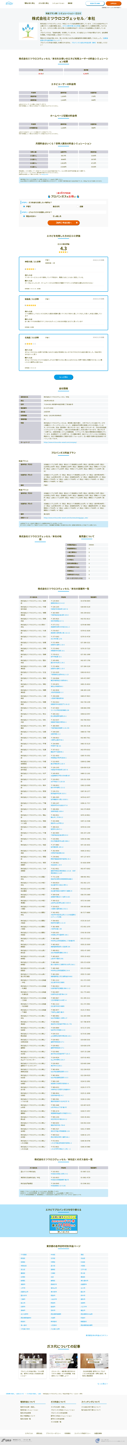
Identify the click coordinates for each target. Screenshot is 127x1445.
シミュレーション (58, 3)
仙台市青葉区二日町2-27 (59, 1018)
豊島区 (83, 1277)
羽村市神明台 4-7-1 (57, 621)
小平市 (23, 1288)
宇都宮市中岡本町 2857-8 (59, 609)
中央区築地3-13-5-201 (58, 1186)
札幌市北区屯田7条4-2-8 (59, 994)
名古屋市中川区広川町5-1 (59, 885)
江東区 (53, 1273)
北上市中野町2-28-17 (58, 1060)
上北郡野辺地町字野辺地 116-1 (61, 1036)
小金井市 (54, 1299)
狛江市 (23, 1303)
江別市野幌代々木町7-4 (58, 1000)
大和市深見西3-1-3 (57, 692)
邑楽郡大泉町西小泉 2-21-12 (60, 633)
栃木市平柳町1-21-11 (58, 787)
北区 (52, 1277)
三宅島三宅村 (25, 1329)
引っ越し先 (57, 216)
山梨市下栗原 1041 (57, 958)
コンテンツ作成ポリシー (82, 1433)
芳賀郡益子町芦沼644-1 (59, 758)
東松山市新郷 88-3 (57, 686)
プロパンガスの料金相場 (59, 1413)
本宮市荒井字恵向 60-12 (59, 1119)
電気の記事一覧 (25, 1419)
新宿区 (23, 1258)
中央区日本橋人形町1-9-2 (59, 1174)
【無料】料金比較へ (63, 223)
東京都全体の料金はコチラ (96, 1335)
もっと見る (63, 377)
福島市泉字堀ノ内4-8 (58, 1125)
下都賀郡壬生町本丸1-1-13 (60, 674)
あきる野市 (24, 1314)
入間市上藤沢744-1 (57, 740)
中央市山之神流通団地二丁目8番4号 (63, 941)
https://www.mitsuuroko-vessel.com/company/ (60, 442)
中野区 (53, 1262)
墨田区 (23, 1273)
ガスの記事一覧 (56, 1422)
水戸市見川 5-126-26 (58, 781)
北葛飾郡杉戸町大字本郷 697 (60, 775)
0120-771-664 (95, 3)
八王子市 (84, 1306)
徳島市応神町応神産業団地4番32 (62, 879)
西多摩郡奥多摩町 (87, 1325)
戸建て (28, 206)
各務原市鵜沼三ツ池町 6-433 (60, 897)
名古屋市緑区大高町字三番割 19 (61, 891)
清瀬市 (23, 1284)
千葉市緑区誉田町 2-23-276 (60, 728)
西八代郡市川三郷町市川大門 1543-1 (63, 964)
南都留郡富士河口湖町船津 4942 (61, 976)
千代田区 (24, 1254)
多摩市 (83, 1303)
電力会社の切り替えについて (91, 1410)
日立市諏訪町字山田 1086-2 (60, 841)
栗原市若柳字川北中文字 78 (60, 1101)
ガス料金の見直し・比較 (33, 1394)
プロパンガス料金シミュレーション (63, 1410)
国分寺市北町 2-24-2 (58, 662)
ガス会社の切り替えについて (91, 1407)
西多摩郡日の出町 (87, 1314)
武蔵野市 (84, 1284)
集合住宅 (56, 206)
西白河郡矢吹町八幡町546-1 (60, 1137)
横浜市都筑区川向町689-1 (59, 680)
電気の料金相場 (25, 1413)
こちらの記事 (59, 1193)
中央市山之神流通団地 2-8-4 (60, 970)
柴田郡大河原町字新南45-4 (60, 1083)
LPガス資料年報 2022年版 (71, 26)
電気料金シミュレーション (29, 1410)
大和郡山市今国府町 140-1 (59, 935)
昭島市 (53, 1295)
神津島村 (54, 1321)
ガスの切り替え (43, 3)
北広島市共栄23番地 (57, 982)
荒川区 (83, 1273)
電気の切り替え (30, 3)
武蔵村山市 (24, 1292)
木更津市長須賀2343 (58, 853)
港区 (82, 1254)
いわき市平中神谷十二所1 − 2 (60, 1149)
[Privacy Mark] (98, 1440)
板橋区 (23, 1280)
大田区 (83, 1266)
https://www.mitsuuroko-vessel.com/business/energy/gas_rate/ (66, 518)
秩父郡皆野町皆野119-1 (59, 716)
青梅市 (23, 1310)
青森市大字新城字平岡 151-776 (61, 1024)
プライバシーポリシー (53, 1433)
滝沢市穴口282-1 (56, 1066)
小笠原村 (54, 1325)
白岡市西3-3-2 (55, 734)
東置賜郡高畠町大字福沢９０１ (61, 1113)
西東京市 (54, 1284)
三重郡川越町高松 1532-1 (59, 909)
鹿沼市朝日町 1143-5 (58, 764)
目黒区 (23, 1262)
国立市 (83, 1292)
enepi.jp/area (44, 174)
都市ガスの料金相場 (57, 1419)
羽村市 (53, 1310)
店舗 (81, 206)
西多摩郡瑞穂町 (56, 1314)
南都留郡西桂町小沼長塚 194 (60, 947)
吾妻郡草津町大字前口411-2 (60, 627)
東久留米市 (84, 1280)
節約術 (70, 3)
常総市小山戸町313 (57, 823)
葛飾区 (53, 1269)
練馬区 (53, 1280)
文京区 (53, 1258)
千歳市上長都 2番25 (57, 1012)
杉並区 (83, 1262)
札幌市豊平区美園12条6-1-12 (60, 988)
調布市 (83, 1299)
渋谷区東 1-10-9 (56, 865)
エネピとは (29, 1433)
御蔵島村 (84, 1321)
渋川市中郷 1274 (56, 639)
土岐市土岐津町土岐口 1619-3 (61, 903)
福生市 (83, 1310)
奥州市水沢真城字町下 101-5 (60, 1054)
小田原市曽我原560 (57, 698)
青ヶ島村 (24, 1325)
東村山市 (54, 1288)
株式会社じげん (17, 1439)
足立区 (23, 1269)
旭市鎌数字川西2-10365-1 (59, 799)
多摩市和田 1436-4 (57, 811)
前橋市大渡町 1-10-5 (58, 645)
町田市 (53, 1303)
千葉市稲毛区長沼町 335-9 (59, 615)
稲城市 (53, 1306)
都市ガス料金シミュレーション (61, 1416)
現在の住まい (31, 216)
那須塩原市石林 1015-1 (58, 793)
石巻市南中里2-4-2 (57, 1095)
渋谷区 (83, 1258)
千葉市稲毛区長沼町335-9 (59, 835)
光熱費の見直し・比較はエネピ (15, 1394)
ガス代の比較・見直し (58, 1407)
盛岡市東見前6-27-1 (57, 1042)
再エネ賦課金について (27, 1416)
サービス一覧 (27, 1439)
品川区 (53, 1266)
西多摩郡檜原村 (26, 1318)
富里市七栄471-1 (56, 829)
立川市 (83, 1288)
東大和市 (54, 1292)
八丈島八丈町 (55, 1329)
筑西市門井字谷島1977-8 (59, 805)
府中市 (83, 1295)
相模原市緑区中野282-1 (59, 722)
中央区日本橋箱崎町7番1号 (60, 1180)
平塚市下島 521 (56, 746)
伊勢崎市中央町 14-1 (58, 651)
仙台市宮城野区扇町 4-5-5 (59, 1071)
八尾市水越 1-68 (56, 929)
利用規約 (68, 1433)
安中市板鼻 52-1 (56, 656)
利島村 (83, 1318)
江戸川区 (84, 1269)
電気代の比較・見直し (27, 1407)
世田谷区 (24, 1266)
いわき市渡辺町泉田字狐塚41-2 (61, 1143)
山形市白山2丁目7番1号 (59, 1107)
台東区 (23, 1277)
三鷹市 (23, 1299)
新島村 (23, 1321)
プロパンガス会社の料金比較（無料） (84, 42)
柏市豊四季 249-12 (57, 847)
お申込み (113, 3)
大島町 (53, 1318)
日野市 (23, 1306)
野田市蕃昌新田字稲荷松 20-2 (61, 859)
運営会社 (39, 1433)
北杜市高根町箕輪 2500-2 (59, 952)
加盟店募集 (98, 1433)
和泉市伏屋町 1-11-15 (58, 923)
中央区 (53, 1254)
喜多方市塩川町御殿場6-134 (60, 1131)
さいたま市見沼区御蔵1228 (60, 710)
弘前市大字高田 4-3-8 (58, 1030)
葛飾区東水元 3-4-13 (58, 603)
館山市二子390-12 (57, 817)
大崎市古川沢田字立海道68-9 (60, 1089)
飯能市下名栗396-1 (57, 752)
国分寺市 (24, 1295)
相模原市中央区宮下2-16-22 (60, 704)
